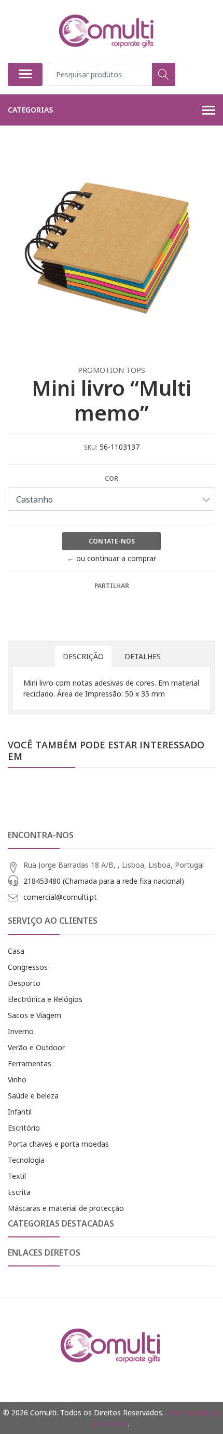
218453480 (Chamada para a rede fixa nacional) (103, 881)
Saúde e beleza (33, 1096)
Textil (17, 1176)
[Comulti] (107, 31)
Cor (111, 478)
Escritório (24, 1128)
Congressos (28, 967)
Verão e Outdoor (36, 1047)
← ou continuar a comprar (111, 558)
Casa (16, 951)
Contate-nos (112, 541)
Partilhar (111, 585)
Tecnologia (26, 1160)
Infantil (20, 1112)
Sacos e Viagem (34, 1015)
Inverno (21, 1031)
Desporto (24, 983)
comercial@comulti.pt (60, 897)
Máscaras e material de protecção (66, 1208)
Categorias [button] (30, 110)
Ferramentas (29, 1063)
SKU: (90, 447)
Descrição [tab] (83, 656)
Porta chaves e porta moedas (58, 1144)
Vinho (17, 1079)
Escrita (19, 1192)
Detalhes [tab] (142, 656)
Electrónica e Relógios (45, 999)
